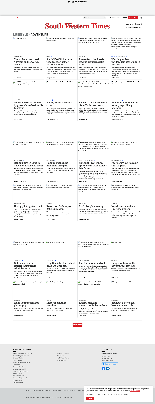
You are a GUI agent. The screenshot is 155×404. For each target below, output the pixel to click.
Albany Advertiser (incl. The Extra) (22, 353)
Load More (77, 325)
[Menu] (14, 17)
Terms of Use (68, 397)
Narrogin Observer (18, 382)
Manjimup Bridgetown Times (21, 378)
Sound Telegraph (61, 360)
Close (90, 398)
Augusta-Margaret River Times (21, 356)
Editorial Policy (56, 390)
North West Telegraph (63, 353)
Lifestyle (20, 34)
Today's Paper (128, 24)
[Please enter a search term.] (104, 18)
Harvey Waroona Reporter (20, 371)
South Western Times (63, 358)
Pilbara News (60, 356)
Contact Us (28, 390)
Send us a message (111, 364)
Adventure (39, 35)
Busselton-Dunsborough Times (21, 362)
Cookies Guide (135, 391)
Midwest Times (17, 380)
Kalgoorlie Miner (17, 373)
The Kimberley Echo (18, 376)
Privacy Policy (58, 397)
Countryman (16, 364)
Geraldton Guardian (18, 367)
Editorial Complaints (69, 390)
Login (125, 18)
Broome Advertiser (18, 358)
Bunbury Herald (17, 360)
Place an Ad (138, 24)
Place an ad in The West (84, 390)
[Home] (17, 17)
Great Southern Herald (19, 369)
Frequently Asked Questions (41, 390)
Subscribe (133, 18)
